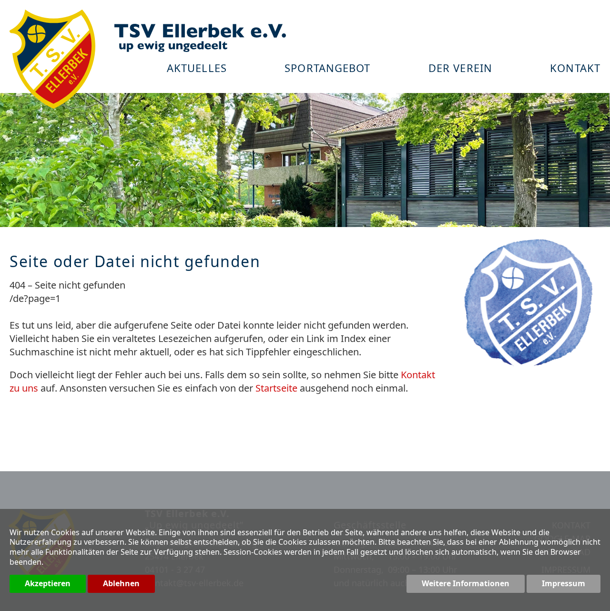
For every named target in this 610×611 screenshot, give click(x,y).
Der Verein (460, 68)
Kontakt (575, 68)
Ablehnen (121, 583)
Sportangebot (327, 68)
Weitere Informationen (465, 583)
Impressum (563, 583)
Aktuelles (197, 68)
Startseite (276, 388)
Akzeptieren (48, 583)
